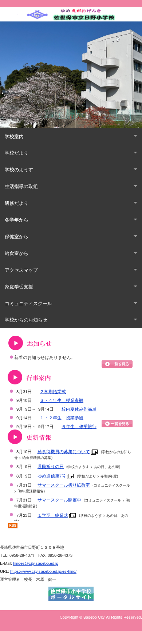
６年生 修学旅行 (79, 426)
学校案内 (14, 136)
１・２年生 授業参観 (61, 417)
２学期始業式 (53, 391)
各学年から (16, 219)
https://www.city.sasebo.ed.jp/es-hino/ (43, 571)
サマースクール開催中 (59, 500)
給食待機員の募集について (64, 451)
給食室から (16, 252)
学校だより (16, 152)
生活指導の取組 (21, 186)
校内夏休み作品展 (79, 409)
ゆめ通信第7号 (52, 476)
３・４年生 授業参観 (61, 400)
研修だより (16, 202)
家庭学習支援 (19, 286)
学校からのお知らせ (26, 319)
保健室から (16, 236)
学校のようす (19, 169)
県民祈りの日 (51, 466)
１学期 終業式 (53, 515)
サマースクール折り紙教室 (64, 485)
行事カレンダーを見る (117, 423)
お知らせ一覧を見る (117, 364)
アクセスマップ (21, 269)
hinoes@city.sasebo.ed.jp (35, 563)
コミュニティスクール (28, 303)
